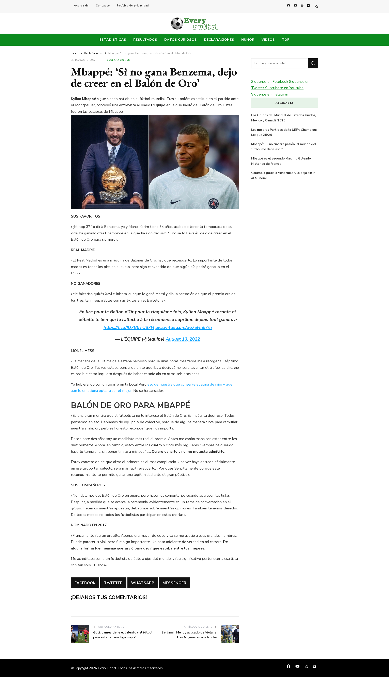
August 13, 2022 (183, 339)
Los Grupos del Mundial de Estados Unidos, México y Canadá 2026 (283, 118)
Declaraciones (219, 39)
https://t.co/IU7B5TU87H (129, 327)
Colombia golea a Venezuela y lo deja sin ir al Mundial (283, 175)
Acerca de (81, 5)
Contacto (103, 5)
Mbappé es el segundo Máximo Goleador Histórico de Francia (281, 161)
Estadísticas (112, 39)
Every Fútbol (107, 668)
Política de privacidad (133, 5)
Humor (247, 39)
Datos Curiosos (180, 39)
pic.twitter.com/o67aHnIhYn (183, 327)
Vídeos (268, 39)
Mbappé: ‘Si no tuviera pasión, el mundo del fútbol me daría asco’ (283, 147)
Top (286, 39)
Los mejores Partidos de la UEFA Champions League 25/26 (284, 132)
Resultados (145, 39)
